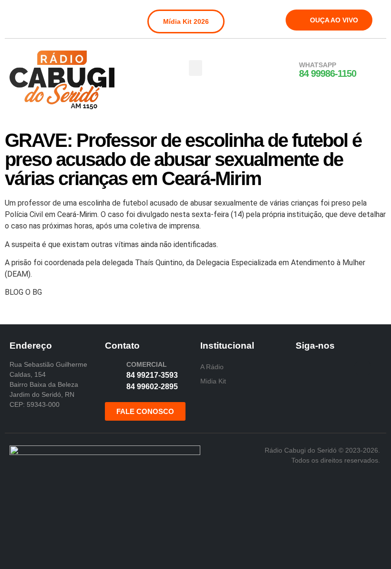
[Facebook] (16, 16)
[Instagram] (32, 16)
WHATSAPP (317, 65)
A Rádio (212, 367)
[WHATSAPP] (287, 70)
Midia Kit (213, 381)
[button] (195, 68)
